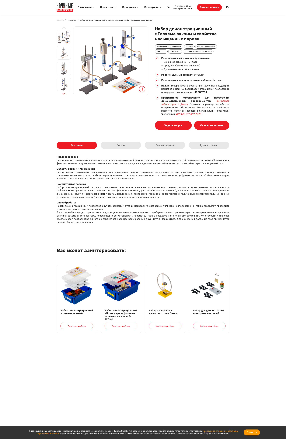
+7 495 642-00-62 (183, 6)
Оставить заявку (209, 7)
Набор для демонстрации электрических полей (208, 312)
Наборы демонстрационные (169, 46)
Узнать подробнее (77, 326)
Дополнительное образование (198, 51)
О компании (85, 7)
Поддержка (151, 7)
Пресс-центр (108, 7)
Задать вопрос (173, 125)
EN (227, 7)
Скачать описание (211, 125)
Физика (189, 46)
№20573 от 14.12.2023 (188, 114)
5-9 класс (161, 51)
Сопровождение (165, 145)
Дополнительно (209, 145)
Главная (60, 20)
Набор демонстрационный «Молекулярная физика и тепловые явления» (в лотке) (121, 315)
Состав (121, 145)
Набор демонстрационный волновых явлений (76, 312)
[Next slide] (64, 93)
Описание (77, 145)
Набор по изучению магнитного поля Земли (163, 312)
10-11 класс (175, 51)
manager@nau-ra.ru (182, 9)
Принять (252, 432)
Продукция (129, 7)
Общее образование (206, 46)
